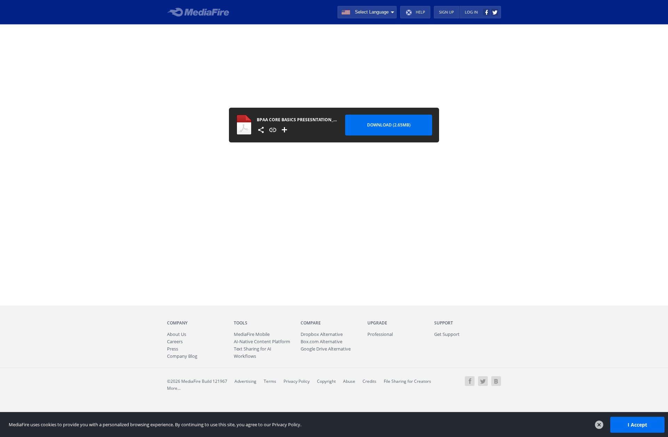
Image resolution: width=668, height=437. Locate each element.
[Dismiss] (599, 424)
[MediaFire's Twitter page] (483, 381)
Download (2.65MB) (389, 125)
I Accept (637, 424)
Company (177, 323)
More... (174, 388)
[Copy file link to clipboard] (273, 130)
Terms (270, 381)
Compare (311, 323)
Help (420, 12)
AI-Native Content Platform (262, 341)
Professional (380, 334)
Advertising (245, 381)
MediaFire (200, 12)
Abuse (349, 381)
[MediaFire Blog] (496, 381)
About (176, 334)
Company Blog (182, 356)
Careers (175, 341)
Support (443, 323)
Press (172, 349)
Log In (471, 12)
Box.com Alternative (321, 341)
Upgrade (377, 323)
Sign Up (446, 12)
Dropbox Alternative (322, 334)
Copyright (326, 381)
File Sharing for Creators (407, 381)
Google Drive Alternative (326, 349)
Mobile (252, 334)
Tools (240, 323)
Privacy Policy (297, 381)
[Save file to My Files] (284, 130)
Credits (369, 381)
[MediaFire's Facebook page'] (470, 381)
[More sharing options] (261, 130)
